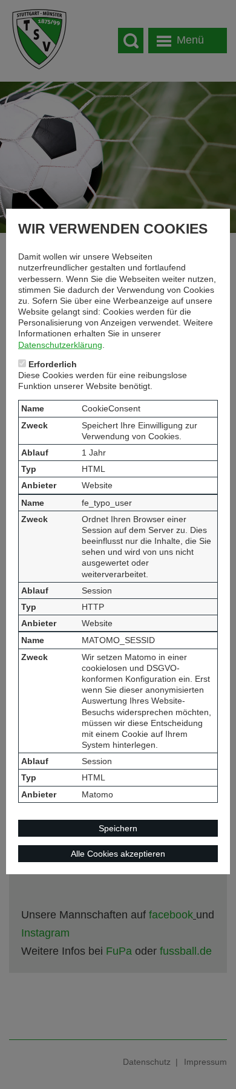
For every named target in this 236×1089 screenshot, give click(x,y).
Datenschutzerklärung (60, 345)
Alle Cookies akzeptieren (118, 853)
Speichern (118, 828)
